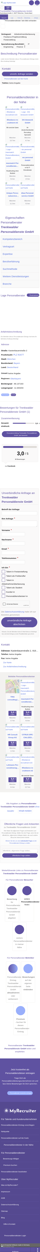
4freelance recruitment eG (12, 121)
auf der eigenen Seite (28, 983)
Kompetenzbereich (12, 239)
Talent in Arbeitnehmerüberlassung (13, 582)
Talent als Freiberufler (16, 576)
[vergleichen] (3, 26)
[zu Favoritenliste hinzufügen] (3, 22)
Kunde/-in (10, 592)
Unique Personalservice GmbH (12, 195)
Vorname (6, 530)
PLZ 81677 (18, 355)
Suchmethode (10, 269)
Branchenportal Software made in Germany (15, 1246)
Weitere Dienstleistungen (16, 276)
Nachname (7, 540)
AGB (3, 1198)
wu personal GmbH (27, 158)
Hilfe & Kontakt (9, 1224)
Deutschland (12, 367)
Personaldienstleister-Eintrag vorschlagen (17, 1125)
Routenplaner (34, 295)
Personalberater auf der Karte (16, 79)
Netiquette (5, 1131)
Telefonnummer (9, 558)
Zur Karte (7, 662)
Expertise (8, 254)
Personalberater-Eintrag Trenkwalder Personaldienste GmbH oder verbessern (13, 988)
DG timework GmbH (27, 121)
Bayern (17, 363)
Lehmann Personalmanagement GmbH (12, 767)
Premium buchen (10, 1165)
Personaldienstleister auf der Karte (15, 1138)
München (11, 359)
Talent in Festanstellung (16, 572)
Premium (35, 99)
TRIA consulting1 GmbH (12, 699)
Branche (7, 284)
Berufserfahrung (11, 261)
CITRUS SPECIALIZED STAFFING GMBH (27, 736)
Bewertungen (28, 18)
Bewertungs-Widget (11, 1159)
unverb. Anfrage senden (21, 74)
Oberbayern (15, 379)
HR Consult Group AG (12, 736)
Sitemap (4, 1211)
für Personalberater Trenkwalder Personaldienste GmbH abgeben (12, 908)
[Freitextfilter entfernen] (31, 3)
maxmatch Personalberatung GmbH (12, 165)
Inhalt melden (25, 811)
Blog (3, 1218)
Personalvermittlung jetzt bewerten (21, 434)
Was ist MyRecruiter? (9, 1185)
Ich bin (5, 568)
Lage (12, 18)
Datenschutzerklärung (14, 612)
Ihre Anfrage (8, 519)
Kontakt (13, 394)
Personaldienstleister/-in (17, 596)
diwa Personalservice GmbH (27, 194)
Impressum (5, 1192)
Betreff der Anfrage (11, 509)
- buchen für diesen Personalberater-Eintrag (21, 1025)
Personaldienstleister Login (15, 1236)
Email (5, 549)
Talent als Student (14, 587)
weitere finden (27, 902)
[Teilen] (33, 1249)
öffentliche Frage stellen (21, 855)
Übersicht (4, 18)
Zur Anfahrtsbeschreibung (14, 666)
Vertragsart (8, 246)
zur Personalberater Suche (2, 7)
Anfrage (36, 18)
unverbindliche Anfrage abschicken (19, 622)
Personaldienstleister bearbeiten (14, 1172)
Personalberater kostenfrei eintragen (21, 1093)
